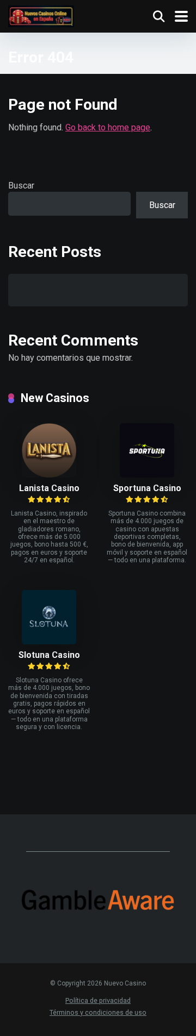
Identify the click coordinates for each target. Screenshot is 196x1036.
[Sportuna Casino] (147, 474)
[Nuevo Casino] (41, 15)
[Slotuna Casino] (49, 641)
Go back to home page (107, 127)
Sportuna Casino (147, 488)
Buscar (21, 185)
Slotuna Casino (49, 655)
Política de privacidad (98, 1000)
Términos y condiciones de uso (98, 1012)
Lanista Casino (49, 488)
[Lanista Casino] (49, 474)
